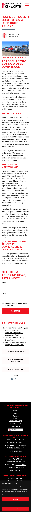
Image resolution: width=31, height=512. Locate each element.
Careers (15, 416)
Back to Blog (15, 369)
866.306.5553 (21, 445)
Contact (16, 413)
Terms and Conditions (15, 423)
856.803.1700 (19, 448)
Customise (15, 504)
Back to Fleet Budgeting (15, 360)
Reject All (15, 508)
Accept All (15, 499)
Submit (15, 311)
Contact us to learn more (17, 258)
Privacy (15, 418)
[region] (15, 496)
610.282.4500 (19, 467)
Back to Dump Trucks (15, 352)
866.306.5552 (21, 465)
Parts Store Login (15, 421)
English (13, 429)
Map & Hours (16, 451)
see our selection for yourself (15, 263)
